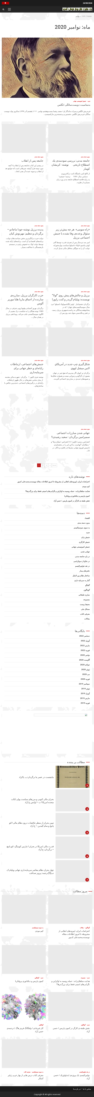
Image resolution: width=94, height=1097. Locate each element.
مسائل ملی (85, 609)
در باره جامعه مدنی (82, 556)
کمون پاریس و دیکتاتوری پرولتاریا (77, 496)
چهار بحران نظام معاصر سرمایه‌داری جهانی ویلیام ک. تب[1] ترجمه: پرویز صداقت (73, 848)
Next (54, 465)
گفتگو (87, 585)
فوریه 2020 (85, 679)
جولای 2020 (85, 665)
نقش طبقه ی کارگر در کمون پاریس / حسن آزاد (72, 501)
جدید (88, 101)
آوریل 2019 (85, 693)
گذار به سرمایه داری (82, 580)
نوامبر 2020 (85, 655)
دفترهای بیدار (84, 571)
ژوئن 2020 (85, 669)
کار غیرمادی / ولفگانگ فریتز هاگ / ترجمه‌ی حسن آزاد (24, 1006)
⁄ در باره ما (77, 1089)
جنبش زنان (85, 537)
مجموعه (86, 600)
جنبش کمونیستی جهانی (79, 101)
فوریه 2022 (85, 650)
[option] (47, 777)
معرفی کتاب (85, 614)
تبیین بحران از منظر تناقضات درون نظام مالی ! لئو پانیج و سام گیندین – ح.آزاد (73, 800)
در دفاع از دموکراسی (81, 561)
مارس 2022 (85, 645)
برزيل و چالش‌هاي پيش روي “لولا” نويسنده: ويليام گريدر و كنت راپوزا (70, 273)
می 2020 (86, 674)
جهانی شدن (85, 552)
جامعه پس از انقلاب (24, 138)
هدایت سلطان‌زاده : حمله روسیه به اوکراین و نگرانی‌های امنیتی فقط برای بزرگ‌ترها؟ (57, 491)
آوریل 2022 (85, 641)
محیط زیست (85, 604)
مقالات (87, 619)
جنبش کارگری (84, 542)
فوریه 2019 (85, 703)
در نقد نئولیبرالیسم (82, 566)
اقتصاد (87, 518)
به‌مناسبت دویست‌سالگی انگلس (47, 68)
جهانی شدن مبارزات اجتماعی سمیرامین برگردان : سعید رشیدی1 (70, 410)
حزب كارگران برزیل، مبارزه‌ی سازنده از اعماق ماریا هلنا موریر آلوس (24, 273)
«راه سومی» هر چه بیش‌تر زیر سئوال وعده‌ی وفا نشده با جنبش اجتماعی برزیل (70, 207)
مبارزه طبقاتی (84, 595)
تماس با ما (87, 1089)
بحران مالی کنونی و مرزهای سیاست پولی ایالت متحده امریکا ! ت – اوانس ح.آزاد (73, 777)
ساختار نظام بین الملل (81, 576)
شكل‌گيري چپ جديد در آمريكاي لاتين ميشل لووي (70, 341)
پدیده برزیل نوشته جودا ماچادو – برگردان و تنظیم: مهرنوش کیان (24, 207)
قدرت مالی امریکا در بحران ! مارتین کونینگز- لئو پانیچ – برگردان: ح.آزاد (73, 824)
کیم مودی (86, 486)
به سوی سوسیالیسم (82, 528)
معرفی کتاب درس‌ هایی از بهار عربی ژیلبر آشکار (24, 1053)
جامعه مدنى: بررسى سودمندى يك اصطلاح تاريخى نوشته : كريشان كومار (70, 138)
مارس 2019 (85, 698)
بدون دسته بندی (85, 156)
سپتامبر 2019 (84, 684)
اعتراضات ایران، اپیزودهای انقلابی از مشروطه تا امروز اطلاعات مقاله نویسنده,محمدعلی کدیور (53, 482)
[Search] (3, 9)
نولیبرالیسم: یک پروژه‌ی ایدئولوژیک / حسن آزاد (70, 1053)
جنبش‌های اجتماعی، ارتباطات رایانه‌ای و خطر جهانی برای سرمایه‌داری (24, 341)
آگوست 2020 (84, 660)
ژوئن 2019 (85, 689)
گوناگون (87, 590)
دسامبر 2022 (84, 636)
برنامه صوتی (5, 3)
